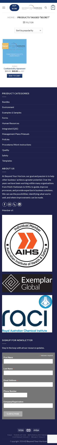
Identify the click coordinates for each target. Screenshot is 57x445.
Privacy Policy (38, 437)
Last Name (9, 369)
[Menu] (3, 7)
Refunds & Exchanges (38, 435)
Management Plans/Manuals (15, 134)
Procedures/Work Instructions (16, 144)
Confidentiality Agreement (14, 68)
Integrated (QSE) (10, 128)
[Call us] (14, 204)
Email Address (11, 380)
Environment (8, 107)
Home (11, 17)
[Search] (46, 7)
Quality (5, 150)
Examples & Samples (11, 112)
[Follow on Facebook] (4, 204)
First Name (8, 358)
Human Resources (10, 123)
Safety (5, 155)
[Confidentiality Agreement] (14, 51)
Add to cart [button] (14, 76)
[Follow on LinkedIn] (19, 204)
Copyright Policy (21, 437)
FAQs (9, 435)
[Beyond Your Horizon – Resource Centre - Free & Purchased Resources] (32, 7)
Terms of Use (20, 435)
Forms (5, 117)
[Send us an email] (9, 204)
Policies (6, 139)
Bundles (6, 101)
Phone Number (10, 391)
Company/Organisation (13, 402)
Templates (7, 160)
